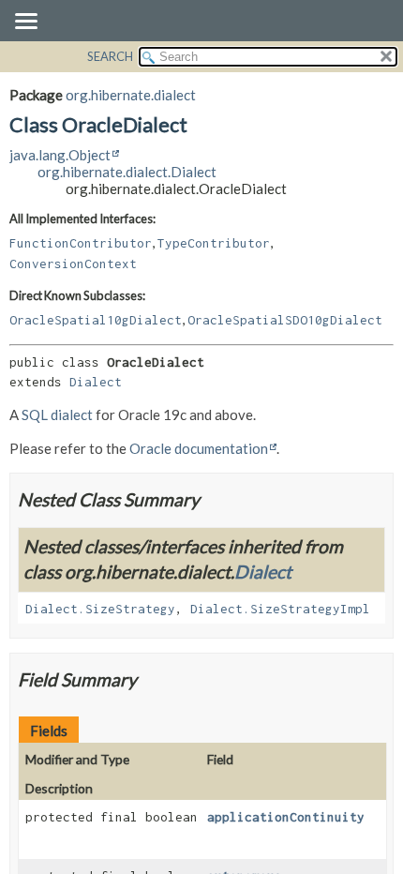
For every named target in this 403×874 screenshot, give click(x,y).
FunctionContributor (80, 242)
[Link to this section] (211, 499)
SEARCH (110, 56)
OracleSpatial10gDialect (95, 319)
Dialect (95, 381)
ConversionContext (73, 263)
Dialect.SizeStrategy (100, 608)
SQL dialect (57, 414)
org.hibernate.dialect (131, 94)
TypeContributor (213, 242)
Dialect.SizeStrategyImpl (280, 608)
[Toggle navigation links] (25, 22)
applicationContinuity (286, 816)
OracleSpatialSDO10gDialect (284, 319)
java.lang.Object (60, 154)
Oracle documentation (198, 448)
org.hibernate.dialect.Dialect (126, 171)
